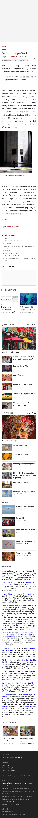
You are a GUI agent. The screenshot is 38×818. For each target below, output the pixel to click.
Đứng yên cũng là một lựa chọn (26, 740)
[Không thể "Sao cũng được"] (10, 731)
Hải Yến (4, 683)
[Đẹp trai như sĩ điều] (7, 368)
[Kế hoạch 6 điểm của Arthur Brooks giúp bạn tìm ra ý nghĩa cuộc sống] (7, 475)
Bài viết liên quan (8, 235)
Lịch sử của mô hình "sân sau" (13, 241)
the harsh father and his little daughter (19, 607)
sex (25, 521)
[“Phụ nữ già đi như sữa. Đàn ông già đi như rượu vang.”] (7, 359)
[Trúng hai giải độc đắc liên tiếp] (7, 396)
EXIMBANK (6, 238)
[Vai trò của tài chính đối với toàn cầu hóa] (28, 299)
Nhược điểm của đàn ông (22, 384)
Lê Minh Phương (8, 648)
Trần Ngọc (5, 660)
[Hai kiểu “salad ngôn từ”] (8, 509)
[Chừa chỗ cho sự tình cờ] (8, 544)
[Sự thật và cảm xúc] (7, 447)
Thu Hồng (5, 695)
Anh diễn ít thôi (19, 375)
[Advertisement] (19, 21)
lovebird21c (6, 571)
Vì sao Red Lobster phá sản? (12, 253)
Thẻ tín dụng (7, 251)
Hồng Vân (5, 706)
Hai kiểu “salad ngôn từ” (25, 506)
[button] (34, 59)
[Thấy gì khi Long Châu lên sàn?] (9, 299)
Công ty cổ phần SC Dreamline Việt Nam (15, 783)
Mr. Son (20, 757)
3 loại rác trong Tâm (20, 455)
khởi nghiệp (28, 532)
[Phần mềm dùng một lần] (8, 533)
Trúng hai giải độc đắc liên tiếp (24, 394)
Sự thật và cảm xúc (20, 445)
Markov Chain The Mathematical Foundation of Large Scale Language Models (18, 621)
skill (26, 509)
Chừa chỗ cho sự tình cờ (25, 541)
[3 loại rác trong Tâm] (7, 457)
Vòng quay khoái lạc (9, 441)
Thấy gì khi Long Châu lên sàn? (7, 308)
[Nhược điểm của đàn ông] (7, 386)
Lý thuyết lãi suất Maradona (12, 256)
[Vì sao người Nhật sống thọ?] (7, 466)
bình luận (11, 768)
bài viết (10, 765)
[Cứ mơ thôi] (8, 521)
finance (16, 227)
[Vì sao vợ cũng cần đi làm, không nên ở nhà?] (7, 405)
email (13, 770)
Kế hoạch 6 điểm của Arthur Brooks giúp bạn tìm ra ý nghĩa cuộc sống (24, 475)
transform (28, 555)
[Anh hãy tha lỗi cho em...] (19, 338)
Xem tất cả (31, 325)
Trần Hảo (5, 672)
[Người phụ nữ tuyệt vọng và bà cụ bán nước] (7, 493)
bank (4, 47)
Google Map (11, 802)
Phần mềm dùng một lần (25, 530)
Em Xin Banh (7, 243)
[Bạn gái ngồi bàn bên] (7, 484)
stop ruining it (28, 594)
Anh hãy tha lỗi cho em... (11, 352)
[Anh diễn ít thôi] (7, 377)
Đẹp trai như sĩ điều (20, 366)
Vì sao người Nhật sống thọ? (24, 464)
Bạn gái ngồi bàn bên (21, 482)
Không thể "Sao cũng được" (8, 740)
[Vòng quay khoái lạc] (19, 427)
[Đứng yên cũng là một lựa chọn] (27, 731)
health (26, 544)
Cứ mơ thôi (20, 518)
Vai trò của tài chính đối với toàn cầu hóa (27, 308)
